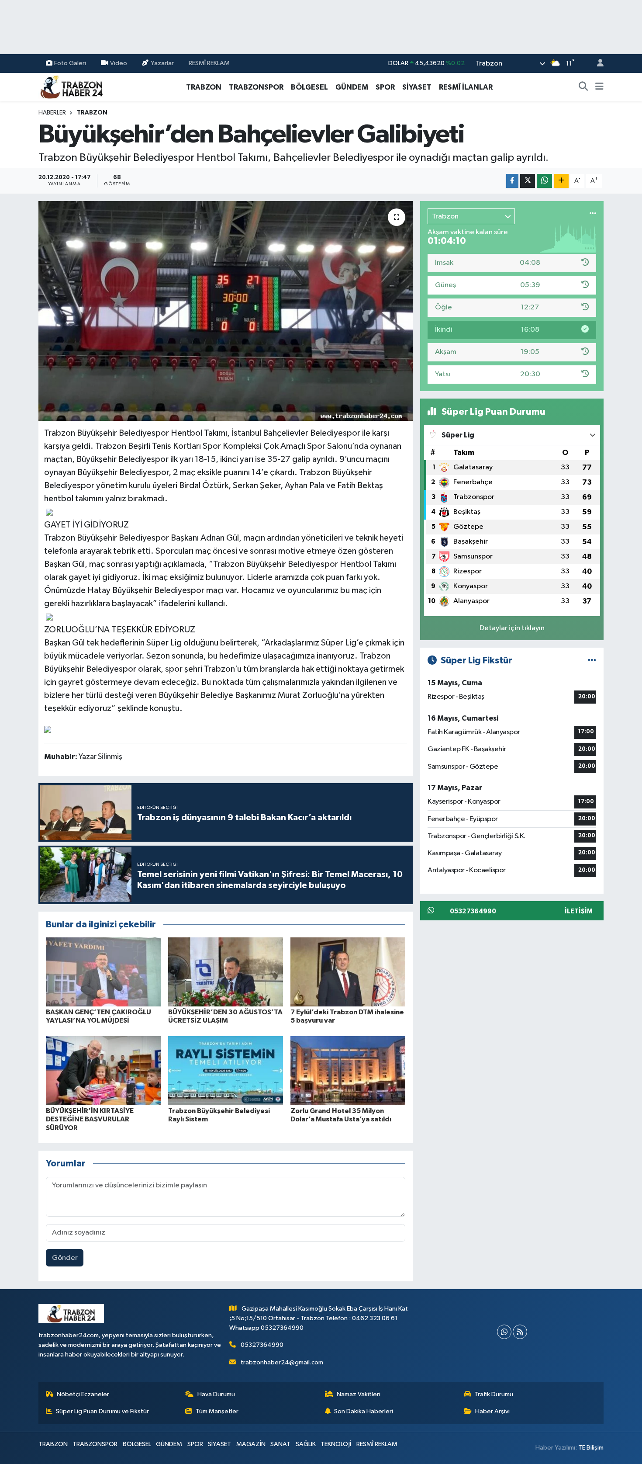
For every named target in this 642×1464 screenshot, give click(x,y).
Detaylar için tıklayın (512, 628)
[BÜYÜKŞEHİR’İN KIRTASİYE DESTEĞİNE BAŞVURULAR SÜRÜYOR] (103, 1070)
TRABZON (203, 87)
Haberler (52, 113)
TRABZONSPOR (256, 87)
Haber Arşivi (492, 1411)
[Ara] (583, 87)
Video (118, 63)
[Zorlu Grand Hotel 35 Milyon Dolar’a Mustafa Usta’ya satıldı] (347, 1070)
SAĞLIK (306, 1444)
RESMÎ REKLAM (209, 63)
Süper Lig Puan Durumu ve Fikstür (102, 1411)
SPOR (385, 87)
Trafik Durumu (493, 1394)
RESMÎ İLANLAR (466, 87)
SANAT (280, 1444)
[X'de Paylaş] (527, 181)
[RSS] (520, 1332)
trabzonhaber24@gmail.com (282, 1362)
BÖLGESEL (309, 87)
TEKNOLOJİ (336, 1444)
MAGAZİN (251, 1444)
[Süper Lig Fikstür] (592, 660)
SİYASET (416, 87)
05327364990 (262, 1345)
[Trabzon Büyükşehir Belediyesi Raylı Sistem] (225, 1070)
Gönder (65, 1258)
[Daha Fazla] (561, 181)
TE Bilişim (591, 1447)
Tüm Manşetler (217, 1411)
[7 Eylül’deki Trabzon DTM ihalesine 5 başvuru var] (347, 971)
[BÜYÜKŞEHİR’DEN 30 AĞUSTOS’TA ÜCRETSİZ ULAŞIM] (225, 971)
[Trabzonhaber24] (71, 87)
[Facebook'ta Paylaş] (512, 181)
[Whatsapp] (504, 1332)
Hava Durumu (216, 1394)
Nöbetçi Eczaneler (83, 1394)
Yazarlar (162, 63)
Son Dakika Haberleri (363, 1411)
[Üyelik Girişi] (597, 63)
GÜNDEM (351, 87)
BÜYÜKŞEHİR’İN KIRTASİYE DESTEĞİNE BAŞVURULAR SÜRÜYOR (90, 1119)
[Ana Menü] (599, 87)
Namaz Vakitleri (358, 1394)
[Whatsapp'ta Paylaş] (544, 181)
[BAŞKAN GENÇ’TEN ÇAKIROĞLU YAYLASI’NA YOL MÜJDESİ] (103, 971)
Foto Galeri (70, 63)
